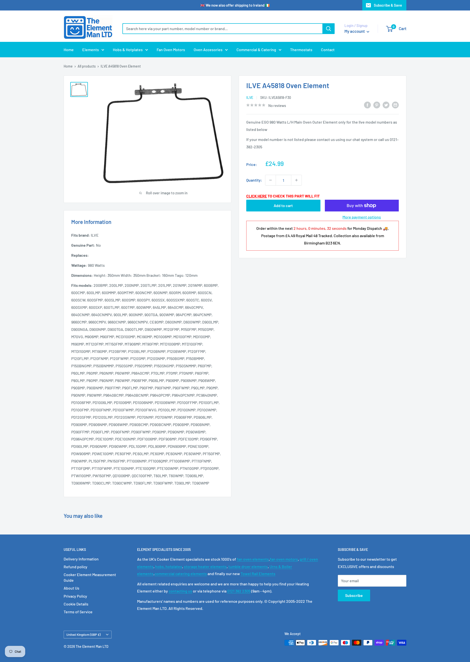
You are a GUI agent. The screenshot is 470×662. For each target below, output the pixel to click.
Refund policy (75, 566)
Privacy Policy (75, 596)
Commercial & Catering (256, 49)
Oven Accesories (208, 49)
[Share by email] (395, 104)
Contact (328, 49)
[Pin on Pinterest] (376, 104)
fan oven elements (253, 559)
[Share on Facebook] (367, 104)
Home (69, 49)
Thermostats (301, 49)
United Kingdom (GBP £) (83, 634)
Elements (90, 49)
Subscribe (354, 595)
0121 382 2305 (238, 591)
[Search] (328, 28)
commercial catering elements (180, 573)
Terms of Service (78, 611)
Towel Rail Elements (258, 573)
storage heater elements (205, 566)
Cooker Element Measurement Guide (90, 577)
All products (87, 66)
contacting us (180, 591)
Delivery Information (81, 559)
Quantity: (254, 180)
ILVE (249, 97)
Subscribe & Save (388, 5)
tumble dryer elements (248, 566)
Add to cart (283, 205)
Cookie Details (76, 604)
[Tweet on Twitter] (386, 104)
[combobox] (222, 28)
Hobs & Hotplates (128, 49)
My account (354, 31)
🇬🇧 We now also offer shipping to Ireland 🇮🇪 (235, 5)
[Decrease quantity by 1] (270, 180)
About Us (71, 588)
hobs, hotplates (168, 566)
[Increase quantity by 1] (296, 180)
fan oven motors (284, 559)
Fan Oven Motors (171, 49)
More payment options (361, 217)
